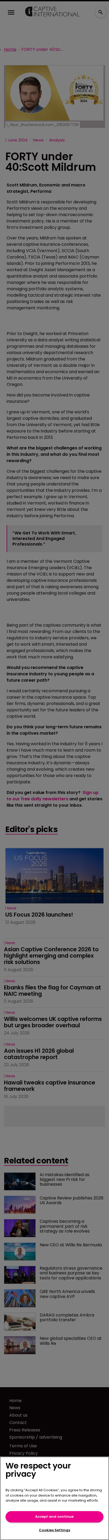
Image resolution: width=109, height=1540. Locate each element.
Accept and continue (54, 1516)
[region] (54, 1498)
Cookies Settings (54, 1530)
